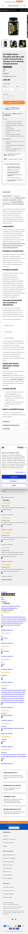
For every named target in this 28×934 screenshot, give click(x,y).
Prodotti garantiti (7, 868)
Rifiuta (14, 485)
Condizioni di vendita (8, 861)
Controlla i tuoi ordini (8, 887)
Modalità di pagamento (9, 855)
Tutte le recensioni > (6, 579)
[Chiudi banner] (25, 447)
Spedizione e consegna (9, 858)
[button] (3, 5)
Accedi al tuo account (9, 890)
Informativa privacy (8, 842)
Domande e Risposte (8, 894)
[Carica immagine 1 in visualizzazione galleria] (5, 44)
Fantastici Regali (7, 875)
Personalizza (13, 481)
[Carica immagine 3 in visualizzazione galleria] (22, 44)
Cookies (5, 846)
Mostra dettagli (19, 472)
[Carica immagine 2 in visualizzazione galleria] (14, 44)
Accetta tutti (14, 476)
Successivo (10, 610)
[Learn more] (23, 108)
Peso (17, 86)
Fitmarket (11, 931)
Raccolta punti (7, 871)
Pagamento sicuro (8, 865)
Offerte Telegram (7, 878)
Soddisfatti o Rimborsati (9, 839)
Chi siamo (5, 836)
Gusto (4, 86)
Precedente (4, 610)
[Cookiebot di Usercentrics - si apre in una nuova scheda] (18, 448)
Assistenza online (7, 897)
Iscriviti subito (13, 827)
